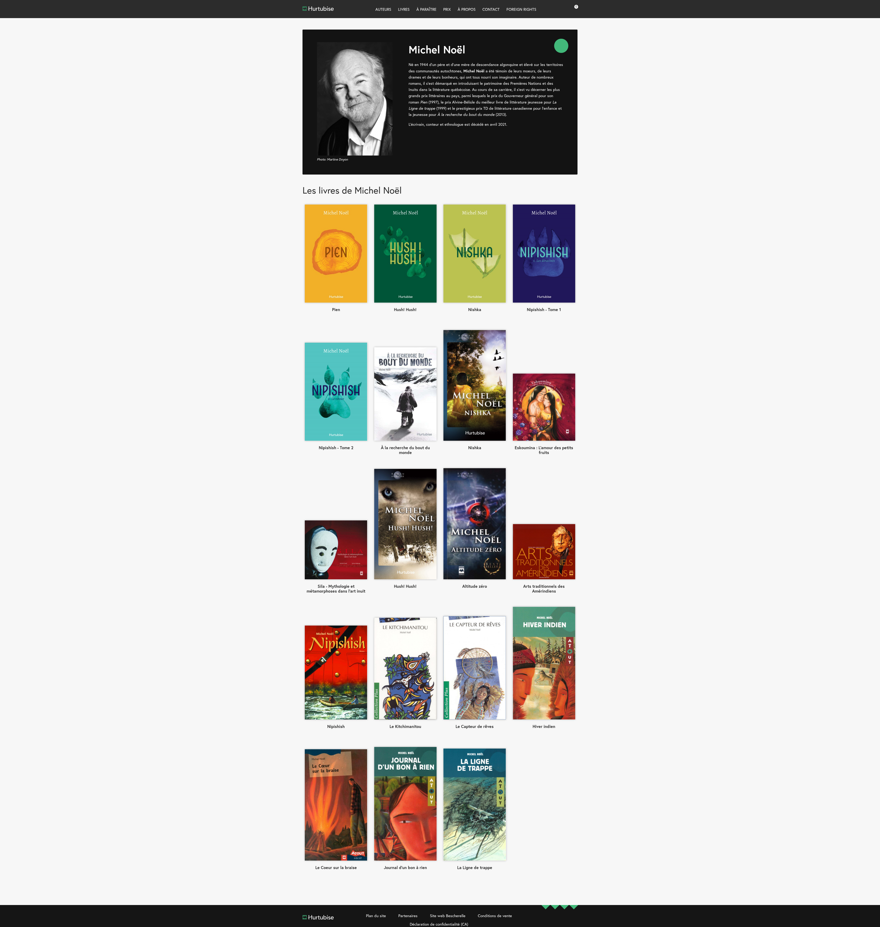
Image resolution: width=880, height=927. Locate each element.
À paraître (426, 9)
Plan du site (376, 915)
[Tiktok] (574, 920)
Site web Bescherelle (447, 915)
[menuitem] (561, 46)
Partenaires (408, 915)
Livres (404, 9)
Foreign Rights (521, 9)
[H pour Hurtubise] (564, 920)
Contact (491, 9)
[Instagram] (555, 920)
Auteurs (383, 9)
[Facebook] (545, 920)
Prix (447, 9)
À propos (467, 9)
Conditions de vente (495, 915)
